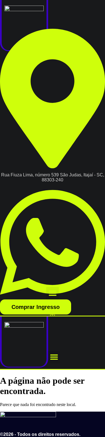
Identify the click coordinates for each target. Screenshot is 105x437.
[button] (52, 293)
